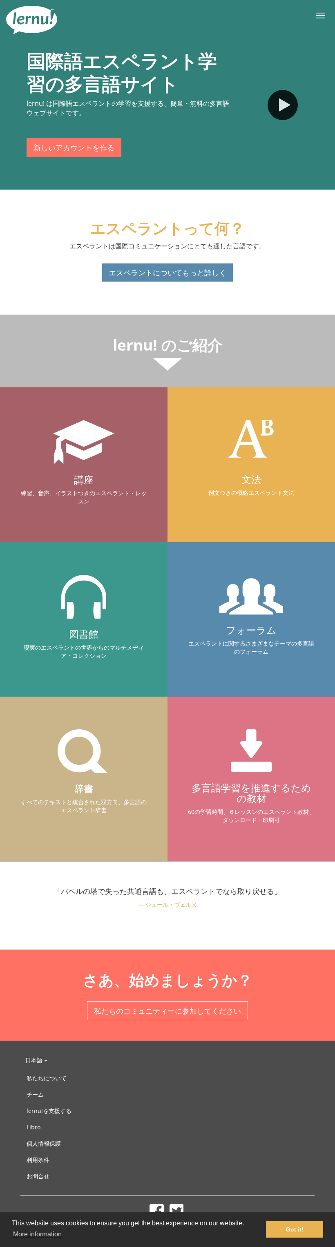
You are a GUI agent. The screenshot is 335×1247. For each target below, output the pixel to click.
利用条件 (38, 1160)
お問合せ (38, 1176)
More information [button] (37, 1234)
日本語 (34, 1060)
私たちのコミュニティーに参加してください (167, 1011)
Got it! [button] (295, 1229)
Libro (33, 1127)
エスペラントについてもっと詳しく (167, 272)
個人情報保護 (44, 1143)
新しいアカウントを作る (74, 147)
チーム (35, 1094)
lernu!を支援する (49, 1111)
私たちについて (47, 1078)
